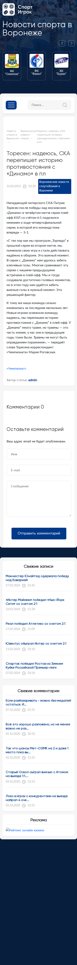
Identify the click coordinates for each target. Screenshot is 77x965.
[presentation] (63, 43)
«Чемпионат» (16, 368)
